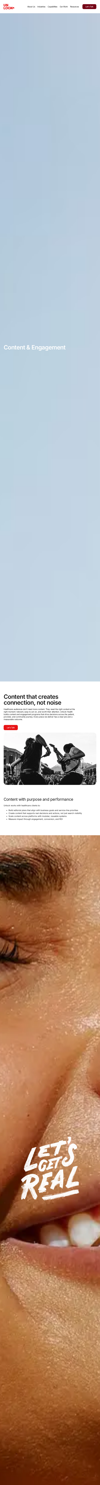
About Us (31, 6)
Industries (41, 6)
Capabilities (52, 6)
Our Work (64, 6)
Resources (74, 6)
